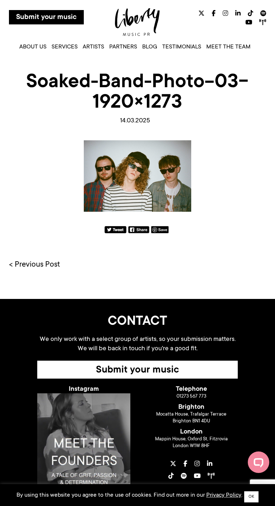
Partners (123, 47)
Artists (93, 47)
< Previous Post (34, 265)
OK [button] (251, 497)
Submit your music (46, 18)
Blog (149, 47)
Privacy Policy (223, 495)
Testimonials (181, 47)
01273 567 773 (191, 396)
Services (65, 47)
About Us (33, 47)
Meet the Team (228, 47)
